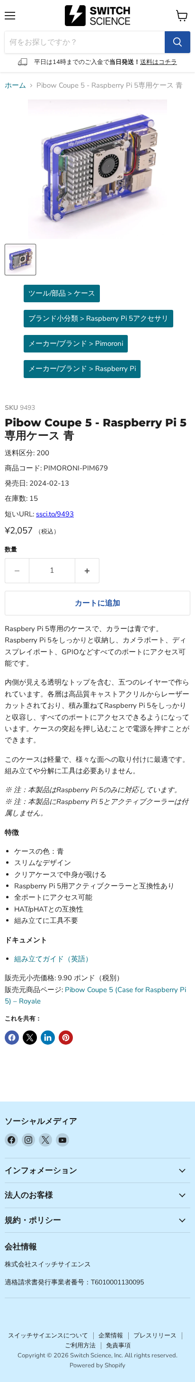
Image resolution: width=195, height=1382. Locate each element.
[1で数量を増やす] (87, 570)
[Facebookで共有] (12, 1037)
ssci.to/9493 (55, 514)
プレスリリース (155, 1335)
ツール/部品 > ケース (61, 293)
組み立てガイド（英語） (53, 959)
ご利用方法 (80, 1345)
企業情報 (110, 1335)
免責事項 (118, 1345)
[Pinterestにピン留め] (66, 1037)
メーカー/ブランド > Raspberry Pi (82, 368)
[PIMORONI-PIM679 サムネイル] (20, 259)
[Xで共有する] (30, 1037)
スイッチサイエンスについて (48, 1335)
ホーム (15, 85)
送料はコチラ (158, 62)
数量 (11, 549)
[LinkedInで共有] (48, 1037)
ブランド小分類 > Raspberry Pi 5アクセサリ (98, 318)
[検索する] (177, 42)
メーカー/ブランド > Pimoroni (75, 343)
